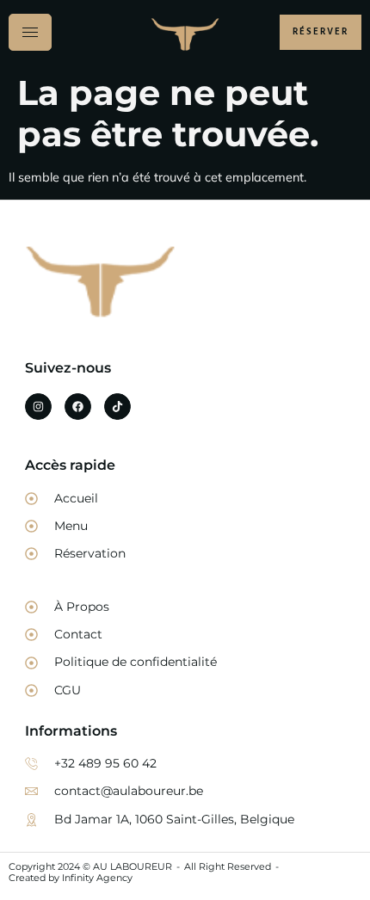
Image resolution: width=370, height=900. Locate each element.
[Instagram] (38, 406)
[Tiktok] (117, 406)
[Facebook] (78, 406)
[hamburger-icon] (30, 32)
